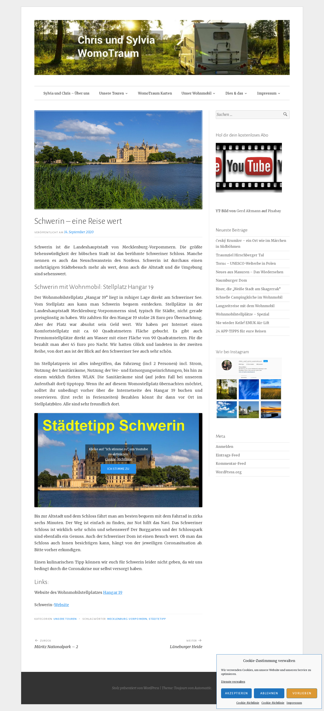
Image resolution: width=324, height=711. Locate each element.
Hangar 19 (112, 592)
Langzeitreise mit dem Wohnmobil (245, 306)
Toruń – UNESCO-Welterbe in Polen (246, 263)
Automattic (202, 688)
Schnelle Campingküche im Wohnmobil (249, 297)
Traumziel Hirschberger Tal (240, 255)
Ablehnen (269, 693)
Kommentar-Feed (231, 463)
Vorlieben (301, 693)
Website (61, 604)
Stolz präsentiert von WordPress (135, 688)
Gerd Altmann (248, 211)
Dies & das (234, 93)
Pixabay (274, 211)
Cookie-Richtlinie (247, 702)
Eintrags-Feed (228, 455)
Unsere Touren (111, 93)
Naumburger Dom (231, 280)
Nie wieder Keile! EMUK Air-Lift (242, 323)
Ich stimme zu (118, 468)
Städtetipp (157, 618)
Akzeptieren (236, 693)
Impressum (294, 702)
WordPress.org (229, 472)
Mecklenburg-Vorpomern (127, 618)
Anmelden (224, 447)
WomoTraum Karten (155, 93)
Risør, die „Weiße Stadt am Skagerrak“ (248, 289)
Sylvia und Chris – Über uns (66, 93)
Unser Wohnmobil (196, 93)
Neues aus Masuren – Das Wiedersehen (249, 272)
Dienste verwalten (233, 681)
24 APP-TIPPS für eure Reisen (241, 331)
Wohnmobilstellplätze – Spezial (242, 314)
